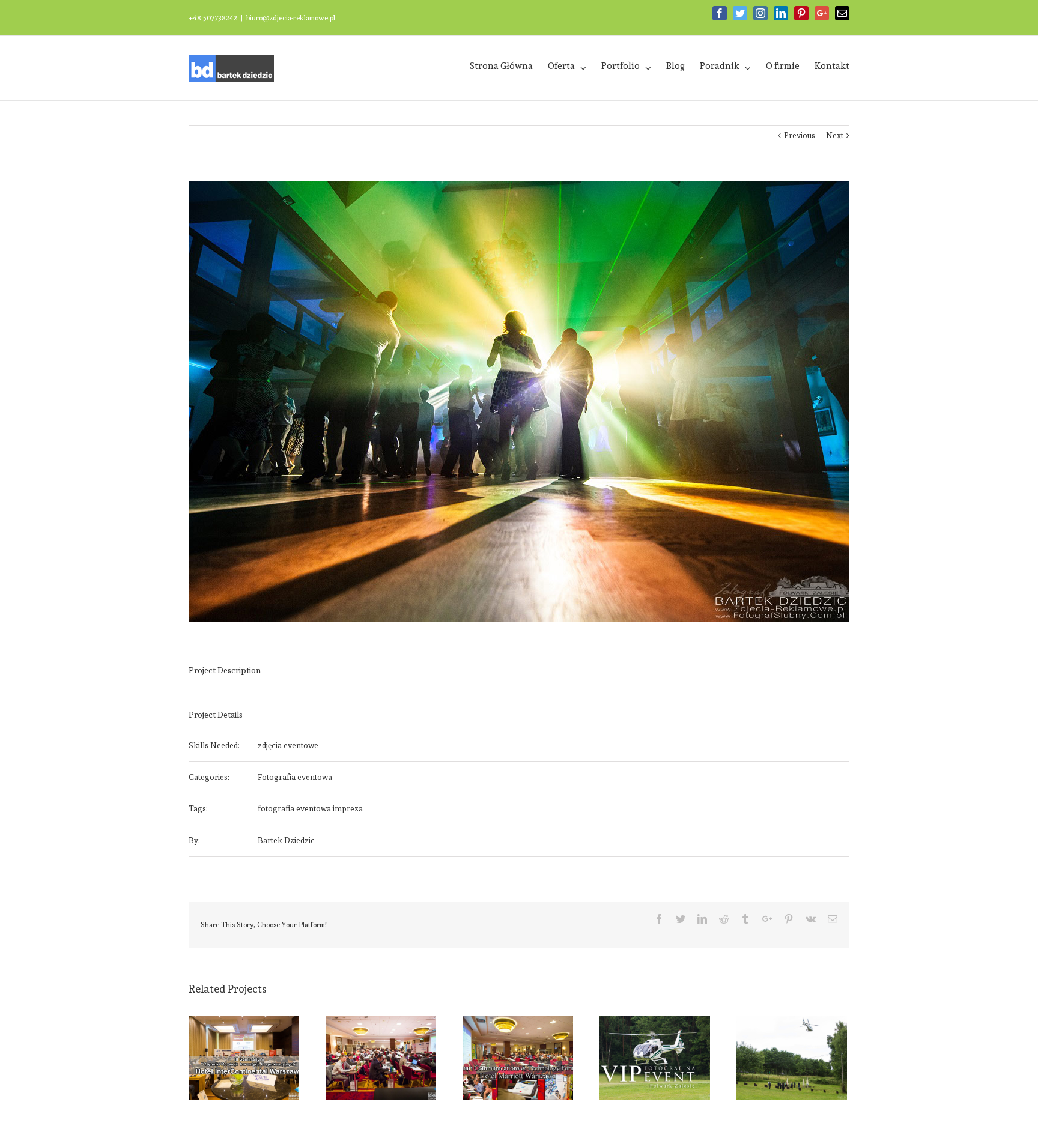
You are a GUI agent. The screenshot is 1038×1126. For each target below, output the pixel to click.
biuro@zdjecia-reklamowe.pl (290, 18)
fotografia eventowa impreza (310, 808)
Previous (799, 135)
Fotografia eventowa (295, 777)
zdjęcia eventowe (288, 745)
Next (834, 135)
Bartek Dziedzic (286, 840)
